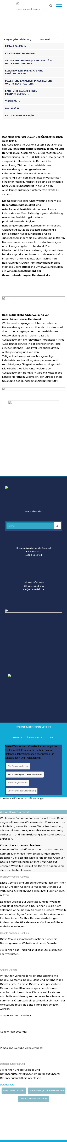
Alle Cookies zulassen (18, 766)
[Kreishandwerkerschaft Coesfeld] (28, 8)
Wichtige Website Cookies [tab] (14, 876)
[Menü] (57, 6)
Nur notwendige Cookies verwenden (25, 774)
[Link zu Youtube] (45, 732)
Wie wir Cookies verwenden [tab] (15, 812)
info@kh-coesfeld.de (33, 589)
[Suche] (49, 6)
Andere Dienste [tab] (8, 969)
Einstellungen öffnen (17, 782)
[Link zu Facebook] (39, 732)
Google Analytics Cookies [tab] (14, 933)
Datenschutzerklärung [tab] (12, 1063)
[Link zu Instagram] (51, 732)
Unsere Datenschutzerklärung (22, 791)
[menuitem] (49, 6)
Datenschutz (7, 1084)
